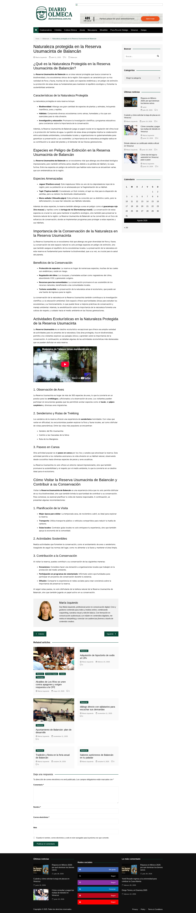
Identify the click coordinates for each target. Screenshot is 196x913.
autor (145, 107)
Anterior (41, 634)
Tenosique (40, 677)
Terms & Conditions (155, 909)
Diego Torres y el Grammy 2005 (134, 890)
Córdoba (57, 30)
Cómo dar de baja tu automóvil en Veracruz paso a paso (150, 157)
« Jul (126, 228)
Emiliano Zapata (51, 674)
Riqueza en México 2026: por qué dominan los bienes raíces (150, 100)
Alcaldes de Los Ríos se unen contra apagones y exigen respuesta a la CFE (51, 684)
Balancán (73, 57)
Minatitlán (104, 30)
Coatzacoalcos (46, 30)
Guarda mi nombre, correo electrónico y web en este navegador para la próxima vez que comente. (72, 838)
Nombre (37, 807)
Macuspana (92, 30)
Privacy (135, 909)
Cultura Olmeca (70, 30)
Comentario (38, 785)
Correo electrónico (41, 817)
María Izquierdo (41, 57)
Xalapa (143, 30)
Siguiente (110, 634)
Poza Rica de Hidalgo (119, 30)
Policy (143, 909)
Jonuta (82, 30)
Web (35, 828)
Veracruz (134, 30)
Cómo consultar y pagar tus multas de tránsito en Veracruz (150, 129)
